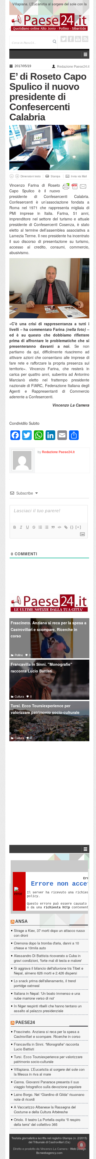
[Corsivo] (21, 527)
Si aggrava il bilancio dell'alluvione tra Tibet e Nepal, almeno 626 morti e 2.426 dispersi (48, 971)
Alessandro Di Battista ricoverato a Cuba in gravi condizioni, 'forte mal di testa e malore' (48, 958)
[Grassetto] (14, 527)
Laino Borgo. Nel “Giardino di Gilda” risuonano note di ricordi (49, 1097)
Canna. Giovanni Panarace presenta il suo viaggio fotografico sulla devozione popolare (47, 1084)
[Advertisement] (49, 785)
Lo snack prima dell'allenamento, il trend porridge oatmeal (45, 983)
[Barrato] (33, 527)
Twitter (64, 39)
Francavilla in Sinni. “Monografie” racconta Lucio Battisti (46, 1046)
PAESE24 (25, 1022)
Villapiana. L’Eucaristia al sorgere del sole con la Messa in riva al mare (49, 6)
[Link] (65, 527)
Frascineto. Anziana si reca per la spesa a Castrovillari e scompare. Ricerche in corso (48, 629)
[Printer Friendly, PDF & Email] (74, 185)
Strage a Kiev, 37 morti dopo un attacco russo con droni (49, 933)
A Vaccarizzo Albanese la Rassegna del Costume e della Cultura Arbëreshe (45, 1109)
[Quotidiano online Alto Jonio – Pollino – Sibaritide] (49, 22)
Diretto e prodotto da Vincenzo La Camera (40, 1148)
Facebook (71, 39)
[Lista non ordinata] (46, 527)
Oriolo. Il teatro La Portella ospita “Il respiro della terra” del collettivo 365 (47, 1122)
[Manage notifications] (81, 1145)
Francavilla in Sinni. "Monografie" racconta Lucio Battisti (41, 667)
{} (72, 527)
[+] (78, 527)
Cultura (19, 696)
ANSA (21, 921)
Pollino (19, 655)
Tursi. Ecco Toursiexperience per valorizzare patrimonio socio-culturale (45, 709)
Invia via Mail (79, 176)
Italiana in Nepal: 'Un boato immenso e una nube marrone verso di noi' (47, 996)
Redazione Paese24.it (73, 66)
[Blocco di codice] (59, 527)
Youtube (78, 39)
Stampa (55, 176)
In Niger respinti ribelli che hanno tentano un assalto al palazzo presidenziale (48, 1008)
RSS (85, 39)
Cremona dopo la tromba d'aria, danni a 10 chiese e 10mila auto (46, 945)
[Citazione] (53, 527)
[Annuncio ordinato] (40, 527)
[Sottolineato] (27, 527)
